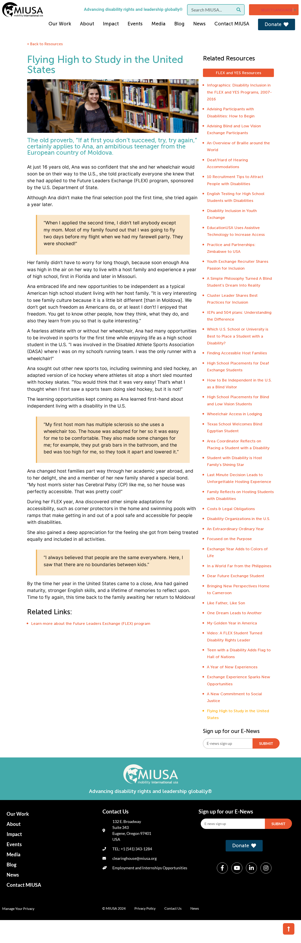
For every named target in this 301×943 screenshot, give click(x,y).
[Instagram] (265, 867)
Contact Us (173, 908)
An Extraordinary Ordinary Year (235, 528)
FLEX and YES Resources (238, 72)
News (199, 24)
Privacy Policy (145, 908)
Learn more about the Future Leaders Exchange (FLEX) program (90, 623)
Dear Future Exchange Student (235, 575)
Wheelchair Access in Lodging (234, 413)
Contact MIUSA (231, 24)
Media (158, 24)
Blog (179, 24)
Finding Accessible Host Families (237, 353)
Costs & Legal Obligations (231, 508)
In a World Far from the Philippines (239, 566)
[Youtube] (236, 867)
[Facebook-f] (222, 867)
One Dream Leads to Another (234, 613)
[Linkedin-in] (251, 867)
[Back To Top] (288, 929)
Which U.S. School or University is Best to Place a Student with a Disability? (237, 336)
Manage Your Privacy (18, 908)
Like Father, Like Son (226, 603)
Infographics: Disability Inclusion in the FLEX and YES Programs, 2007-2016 (239, 92)
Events (135, 24)
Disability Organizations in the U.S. (238, 518)
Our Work (59, 24)
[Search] (238, 10)
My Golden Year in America (232, 623)
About (87, 24)
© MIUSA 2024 (114, 908)
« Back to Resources (45, 44)
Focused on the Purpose (229, 538)
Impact (111, 24)
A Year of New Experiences (232, 667)
